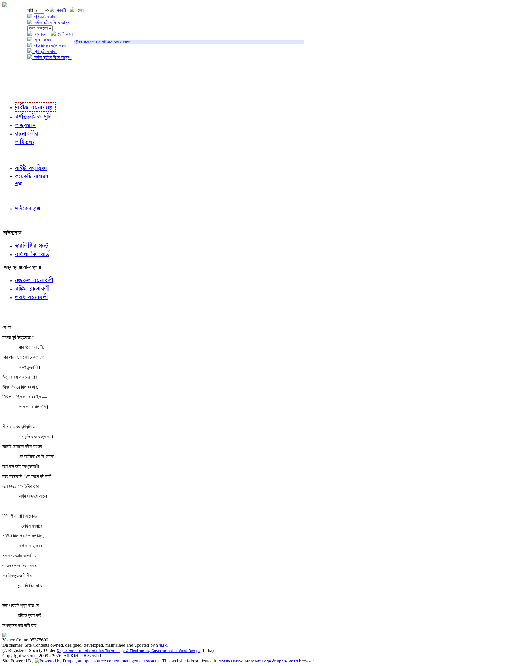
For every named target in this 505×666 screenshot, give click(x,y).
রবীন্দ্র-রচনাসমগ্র (86, 42)
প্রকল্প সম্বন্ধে (16, 69)
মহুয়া (116, 42)
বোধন (126, 42)
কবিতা (106, 42)
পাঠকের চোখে (15, 196)
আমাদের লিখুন (16, 221)
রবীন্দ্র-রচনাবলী (16, 93)
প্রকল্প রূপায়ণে (16, 81)
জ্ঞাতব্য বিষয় (14, 155)
